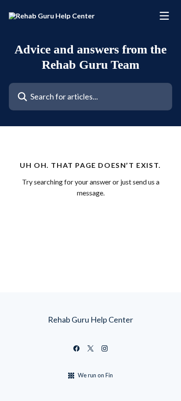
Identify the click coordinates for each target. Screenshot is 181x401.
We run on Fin (95, 375)
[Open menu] (164, 16)
